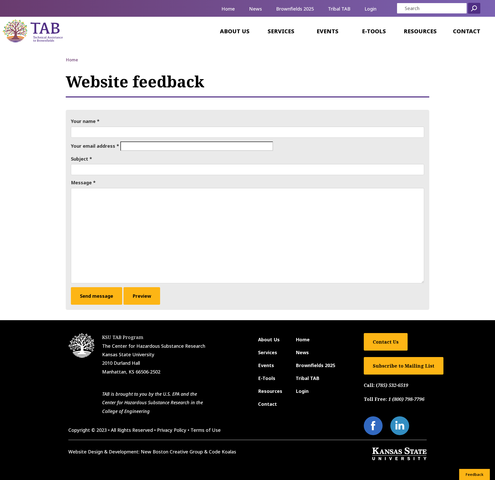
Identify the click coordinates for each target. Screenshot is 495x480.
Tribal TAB (339, 9)
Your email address (93, 146)
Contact (466, 31)
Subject (79, 159)
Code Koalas (222, 452)
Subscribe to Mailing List (403, 366)
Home (228, 9)
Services (281, 31)
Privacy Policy (171, 430)
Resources (420, 31)
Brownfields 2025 (295, 9)
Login (370, 9)
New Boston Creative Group (172, 452)
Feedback (474, 474)
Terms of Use (206, 430)
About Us (235, 31)
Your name (83, 121)
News (255, 9)
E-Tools (374, 31)
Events (328, 31)
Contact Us (386, 342)
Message (81, 182)
